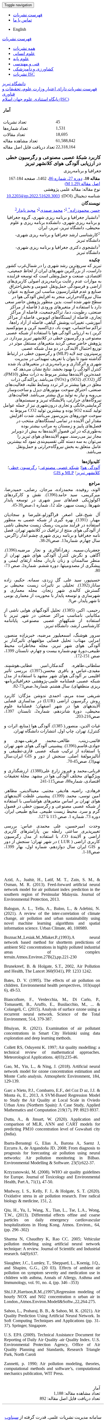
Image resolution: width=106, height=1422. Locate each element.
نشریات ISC (24, 74)
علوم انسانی (24, 53)
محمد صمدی (51, 210)
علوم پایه (21, 58)
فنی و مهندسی (26, 64)
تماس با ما (22, 20)
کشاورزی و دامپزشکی (33, 69)
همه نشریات (24, 48)
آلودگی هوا (90, 467)
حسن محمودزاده (84, 210)
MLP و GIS (64, 472)
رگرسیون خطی (23, 467)
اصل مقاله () (82, 183)
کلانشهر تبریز (88, 472)
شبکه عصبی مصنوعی (59, 467)
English (19, 29)
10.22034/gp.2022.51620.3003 (33, 196)
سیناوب (11, 1417)
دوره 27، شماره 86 (65, 178)
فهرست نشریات (27, 15)
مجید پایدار (26, 210)
